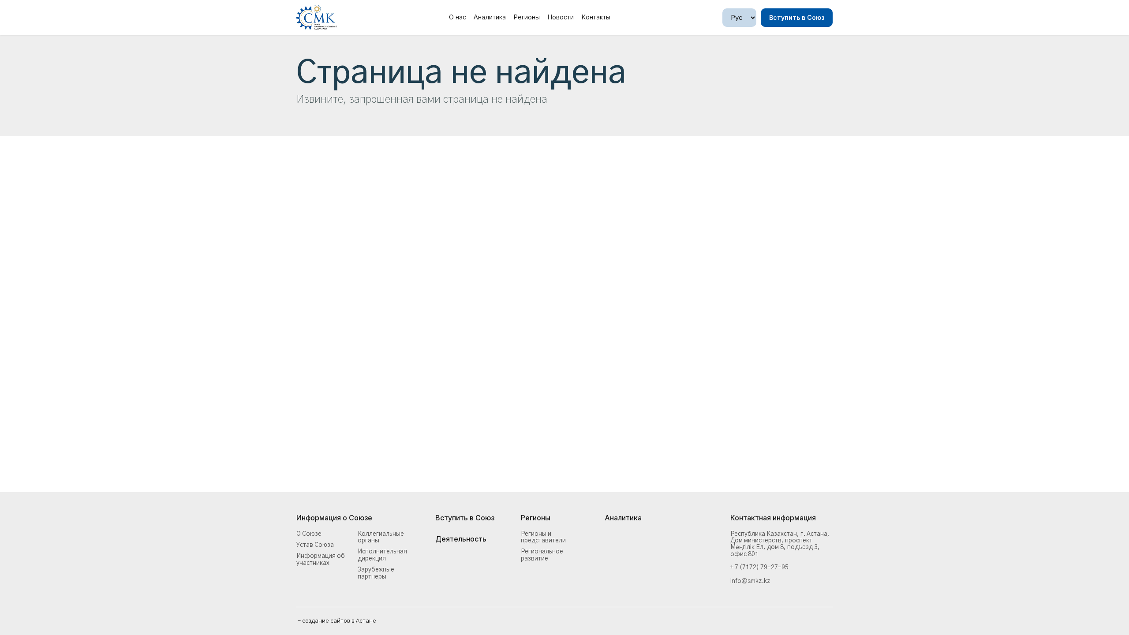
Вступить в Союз (796, 17)
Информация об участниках (320, 559)
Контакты (595, 17)
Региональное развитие (542, 555)
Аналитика (490, 17)
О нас (457, 17)
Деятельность (460, 539)
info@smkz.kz (750, 581)
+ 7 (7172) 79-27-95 (759, 567)
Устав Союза (315, 545)
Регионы (526, 17)
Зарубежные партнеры (376, 573)
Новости (560, 17)
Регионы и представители (543, 537)
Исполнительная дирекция (382, 555)
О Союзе (309, 534)
